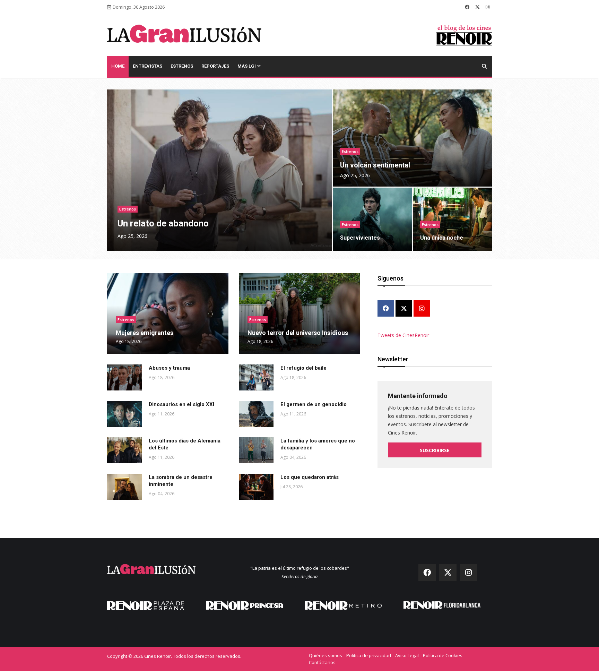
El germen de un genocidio (313, 404)
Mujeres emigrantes (144, 332)
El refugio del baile (303, 368)
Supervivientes (360, 237)
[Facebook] (385, 309)
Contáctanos (322, 662)
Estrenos (182, 66)
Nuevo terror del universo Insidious (298, 332)
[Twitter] (404, 309)
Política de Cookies (442, 655)
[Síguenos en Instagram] (487, 7)
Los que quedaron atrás (309, 477)
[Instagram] (422, 309)
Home (117, 66)
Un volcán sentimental (375, 165)
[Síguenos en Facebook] (467, 7)
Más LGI (247, 66)
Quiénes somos (325, 655)
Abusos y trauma (169, 368)
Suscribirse (435, 450)
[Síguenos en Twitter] (477, 7)
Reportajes (215, 66)
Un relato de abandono (163, 223)
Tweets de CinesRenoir (403, 335)
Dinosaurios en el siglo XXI (181, 404)
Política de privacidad (368, 655)
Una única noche (441, 237)
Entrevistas (147, 66)
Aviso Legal (407, 655)
